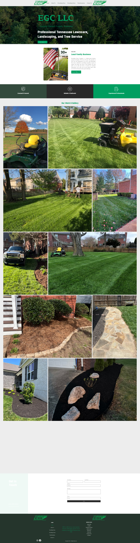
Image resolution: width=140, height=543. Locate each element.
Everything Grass (52, 530)
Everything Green (52, 532)
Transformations (52, 535)
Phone (68, 496)
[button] (62, 3)
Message (68, 488)
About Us (52, 527)
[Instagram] (37, 540)
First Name (69, 479)
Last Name (86, 479)
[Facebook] (40, 540)
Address (68, 483)
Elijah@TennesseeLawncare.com (14, 506)
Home (52, 525)
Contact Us (52, 537)
